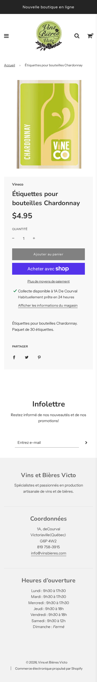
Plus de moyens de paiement (48, 281)
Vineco (17, 184)
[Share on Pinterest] (39, 357)
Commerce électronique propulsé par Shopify (48, 668)
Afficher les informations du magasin (48, 305)
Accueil (9, 65)
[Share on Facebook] (14, 357)
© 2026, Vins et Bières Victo (46, 662)
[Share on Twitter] (27, 357)
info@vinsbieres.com (48, 553)
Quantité (19, 229)
